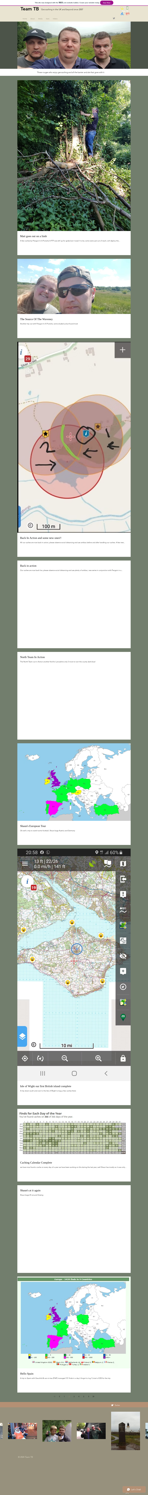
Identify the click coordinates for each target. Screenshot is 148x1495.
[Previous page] (59, 1396)
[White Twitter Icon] (112, 1405)
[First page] (54, 1396)
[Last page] (93, 1396)
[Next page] (88, 1396)
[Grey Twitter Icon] (114, 18)
